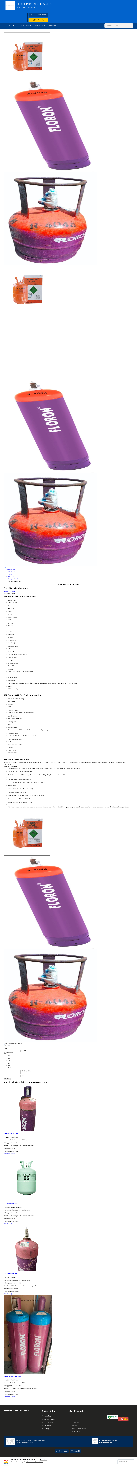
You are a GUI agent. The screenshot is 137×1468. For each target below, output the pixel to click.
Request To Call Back (10, 572)
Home (10, 574)
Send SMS (77, 1451)
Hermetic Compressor (78, 1419)
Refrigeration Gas (13, 579)
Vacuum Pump (76, 1431)
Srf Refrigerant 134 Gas (12, 1376)
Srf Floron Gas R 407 (11, 1133)
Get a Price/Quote (9, 591)
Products (11, 576)
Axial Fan (74, 1416)
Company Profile (25, 25)
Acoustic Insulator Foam (79, 1428)
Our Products (40, 25)
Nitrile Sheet (75, 1422)
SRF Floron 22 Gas (10, 1204)
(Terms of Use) (43, 1460)
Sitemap (46, 1428)
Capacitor (74, 1425)
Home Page (10, 25)
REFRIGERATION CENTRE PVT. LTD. (34, 5)
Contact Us (53, 25)
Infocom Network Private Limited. (34, 1462)
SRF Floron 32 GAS (10, 1274)
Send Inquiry (39, 20)
